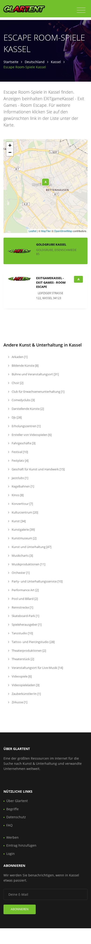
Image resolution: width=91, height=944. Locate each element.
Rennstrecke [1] (22, 607)
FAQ (9, 825)
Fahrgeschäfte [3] (23, 443)
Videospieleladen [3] (25, 685)
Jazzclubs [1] (19, 478)
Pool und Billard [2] (24, 599)
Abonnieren (19, 909)
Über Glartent (17, 801)
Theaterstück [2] (22, 659)
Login (10, 853)
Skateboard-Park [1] (25, 616)
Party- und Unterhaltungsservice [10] (37, 581)
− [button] (9, 152)
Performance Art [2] (25, 590)
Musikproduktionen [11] (28, 564)
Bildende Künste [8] (24, 365)
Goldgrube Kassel (51, 244)
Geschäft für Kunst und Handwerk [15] (38, 469)
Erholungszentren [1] (26, 426)
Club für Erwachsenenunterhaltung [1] (37, 391)
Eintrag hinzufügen (21, 845)
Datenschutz (16, 817)
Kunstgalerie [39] (23, 529)
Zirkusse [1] (19, 702)
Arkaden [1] (19, 357)
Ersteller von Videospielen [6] (31, 435)
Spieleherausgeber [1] (26, 624)
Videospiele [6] (21, 676)
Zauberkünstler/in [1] (26, 694)
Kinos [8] (17, 495)
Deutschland (35, 62)
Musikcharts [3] (22, 555)
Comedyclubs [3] (23, 400)
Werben (12, 837)
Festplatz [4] (19, 460)
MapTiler (46, 231)
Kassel (56, 62)
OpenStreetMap (63, 231)
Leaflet (32, 231)
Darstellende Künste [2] (27, 409)
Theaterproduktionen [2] (28, 650)
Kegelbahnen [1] (22, 486)
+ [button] (9, 145)
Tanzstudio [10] (22, 633)
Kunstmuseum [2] (23, 538)
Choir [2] (17, 383)
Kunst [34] (18, 521)
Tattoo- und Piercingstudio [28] (33, 642)
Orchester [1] (20, 573)
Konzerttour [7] (22, 504)
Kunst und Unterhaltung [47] (31, 547)
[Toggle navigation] (81, 10)
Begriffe (12, 809)
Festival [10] (19, 452)
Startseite (11, 62)
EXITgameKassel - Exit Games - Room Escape (51, 282)
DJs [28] (16, 417)
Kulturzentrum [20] (24, 512)
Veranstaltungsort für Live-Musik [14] (37, 668)
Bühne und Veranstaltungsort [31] (35, 374)
